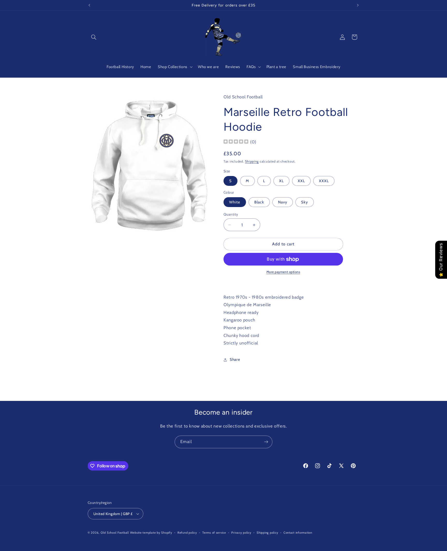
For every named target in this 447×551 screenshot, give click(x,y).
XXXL (324, 181)
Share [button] (235, 359)
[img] (236, 142)
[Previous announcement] (89, 5)
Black (259, 202)
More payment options (283, 272)
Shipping (252, 161)
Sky (304, 202)
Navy (282, 202)
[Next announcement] (357, 5)
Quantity (231, 214)
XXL (301, 181)
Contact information (298, 532)
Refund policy (187, 532)
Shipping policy (267, 532)
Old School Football (115, 532)
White (234, 202)
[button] (94, 37)
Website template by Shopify (151, 532)
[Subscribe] (266, 442)
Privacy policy (241, 532)
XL (281, 181)
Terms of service (214, 532)
